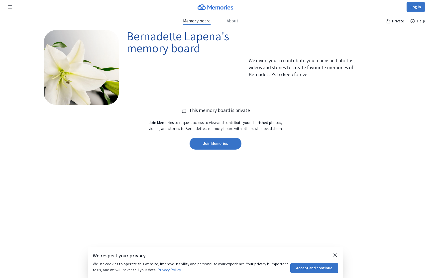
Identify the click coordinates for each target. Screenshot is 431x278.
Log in (416, 6)
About (232, 21)
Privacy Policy (169, 270)
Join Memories (215, 143)
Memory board (197, 21)
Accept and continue (314, 268)
